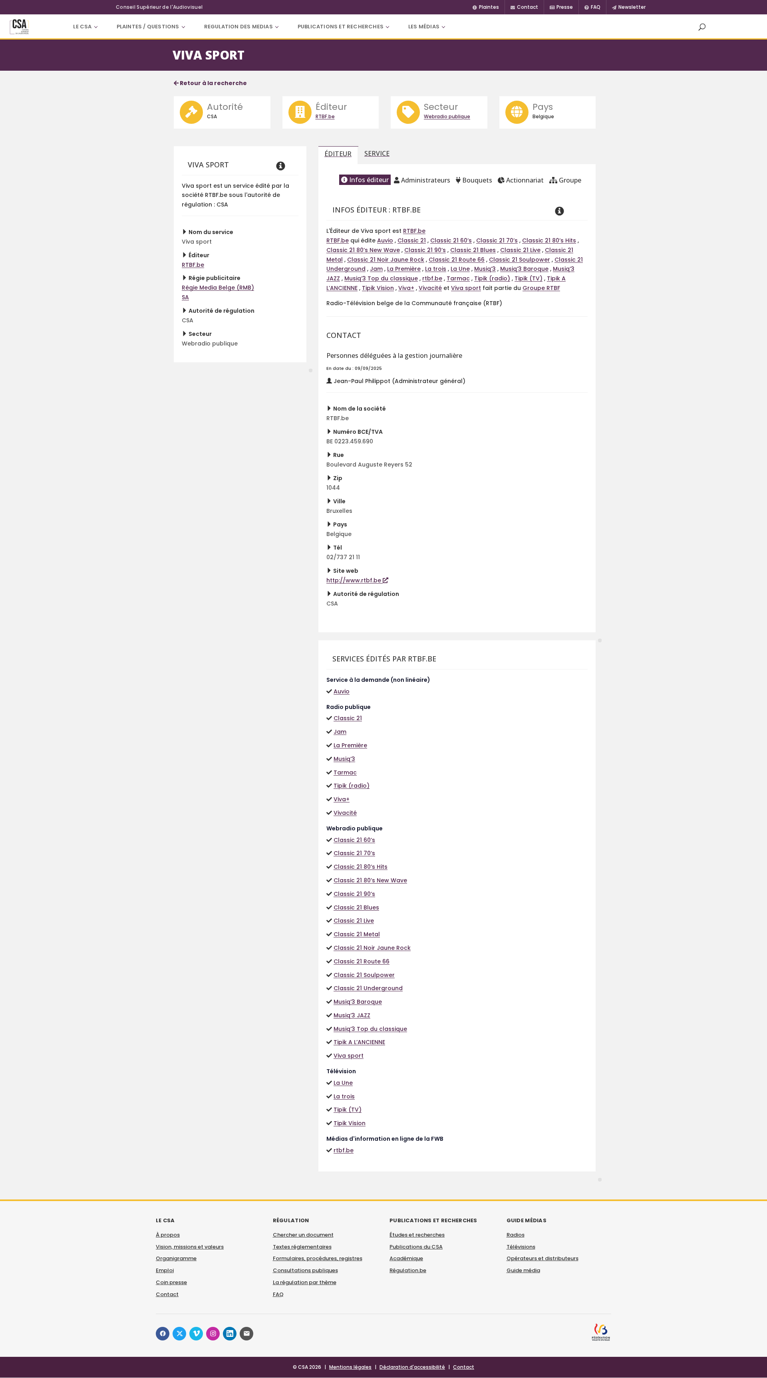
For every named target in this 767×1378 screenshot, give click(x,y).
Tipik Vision (378, 288)
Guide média (523, 1270)
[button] (701, 26)
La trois (435, 269)
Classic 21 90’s (425, 250)
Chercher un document (303, 1235)
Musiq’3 (485, 269)
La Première (404, 269)
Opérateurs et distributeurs (542, 1258)
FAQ (278, 1294)
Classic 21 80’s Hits (549, 240)
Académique (406, 1258)
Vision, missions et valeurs (190, 1247)
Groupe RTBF (541, 288)
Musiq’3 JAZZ (352, 1015)
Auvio (385, 240)
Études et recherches (417, 1235)
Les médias (423, 26)
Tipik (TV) (528, 278)
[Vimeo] (196, 1333)
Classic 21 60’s (451, 240)
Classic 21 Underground (368, 988)
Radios (516, 1235)
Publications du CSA (416, 1247)
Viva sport (466, 288)
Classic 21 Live (520, 250)
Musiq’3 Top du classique (381, 278)
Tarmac (458, 278)
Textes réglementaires (302, 1247)
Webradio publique (447, 116)
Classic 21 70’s (497, 240)
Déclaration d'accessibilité (412, 1367)
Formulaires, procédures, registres (317, 1258)
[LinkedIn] (229, 1333)
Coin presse (171, 1282)
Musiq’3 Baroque (524, 269)
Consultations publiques (305, 1270)
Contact (167, 1294)
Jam (376, 269)
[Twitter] (179, 1333)
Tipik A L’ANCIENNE (359, 1042)
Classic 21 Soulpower (519, 260)
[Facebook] (162, 1333)
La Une (460, 269)
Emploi (165, 1270)
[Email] (246, 1333)
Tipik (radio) (492, 278)
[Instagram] (213, 1333)
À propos (168, 1235)
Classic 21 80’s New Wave (363, 250)
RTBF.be (325, 116)
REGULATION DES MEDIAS (238, 26)
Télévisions (521, 1247)
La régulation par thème (304, 1282)
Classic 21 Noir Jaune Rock (385, 260)
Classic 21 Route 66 (457, 260)
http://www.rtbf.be (354, 580)
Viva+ (406, 288)
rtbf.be (432, 278)
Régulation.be (407, 1270)
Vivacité (430, 288)
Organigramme (176, 1258)
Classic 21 (411, 240)
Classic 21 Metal (357, 934)
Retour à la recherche (213, 83)
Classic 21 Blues (473, 250)
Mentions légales (350, 1367)
